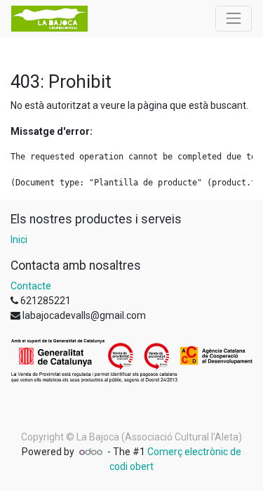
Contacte (31, 286)
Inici (19, 239)
